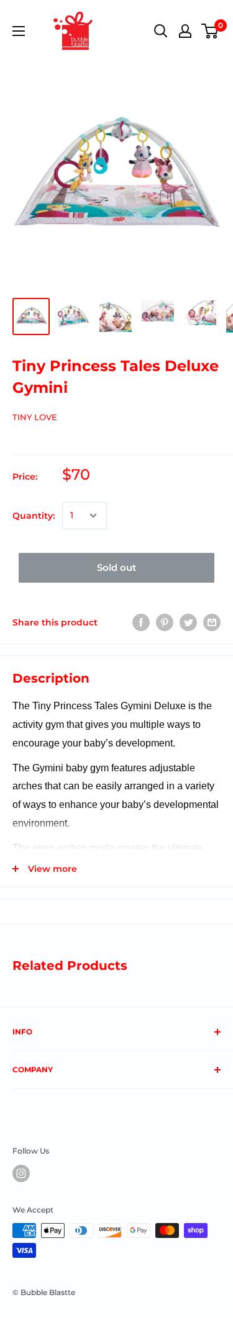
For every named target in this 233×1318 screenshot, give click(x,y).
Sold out (116, 567)
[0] (210, 31)
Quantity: (33, 515)
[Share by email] (212, 622)
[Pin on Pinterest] (164, 622)
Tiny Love (34, 417)
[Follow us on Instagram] (21, 1173)
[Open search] (161, 31)
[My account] (185, 31)
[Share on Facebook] (141, 622)
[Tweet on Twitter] (188, 622)
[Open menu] (18, 31)
